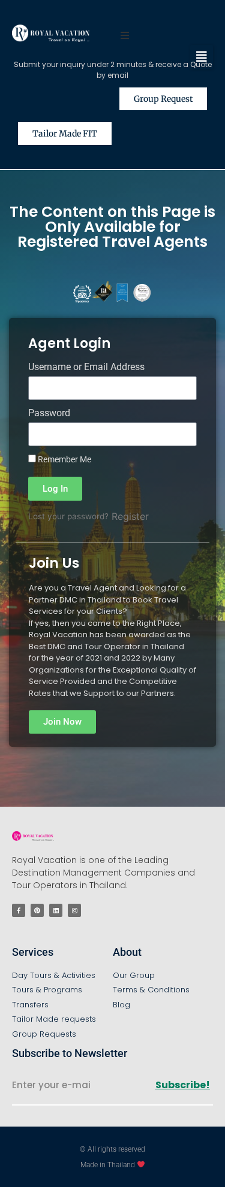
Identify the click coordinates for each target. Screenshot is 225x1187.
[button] (201, 57)
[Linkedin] (55, 910)
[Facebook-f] (18, 910)
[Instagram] (74, 910)
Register (130, 516)
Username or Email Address (86, 367)
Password (49, 413)
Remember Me (63, 459)
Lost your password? (68, 516)
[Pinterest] (37, 910)
